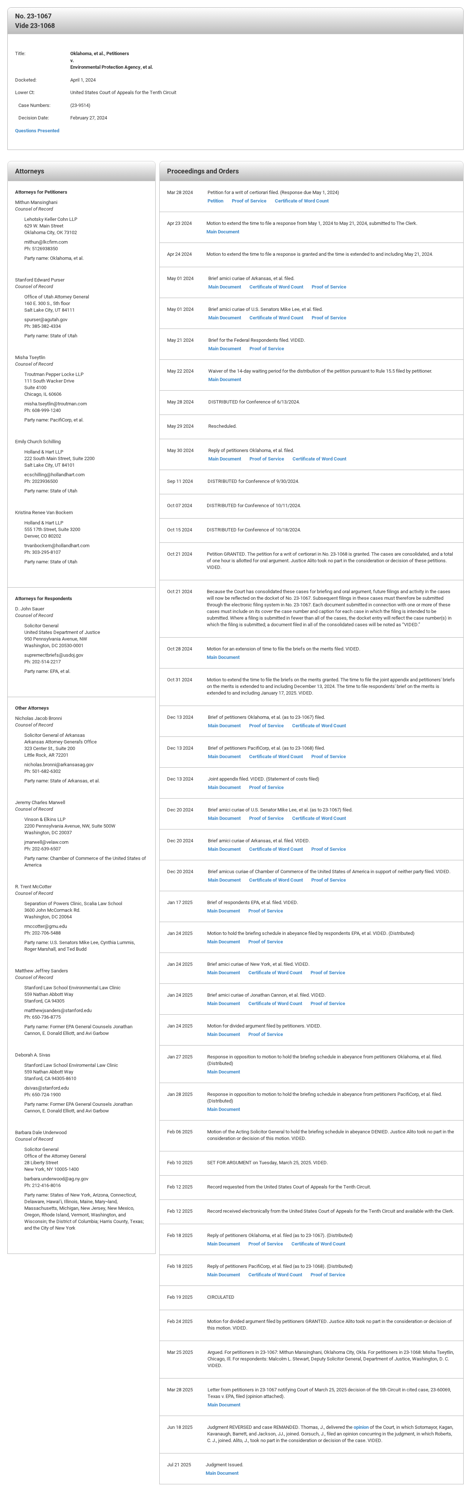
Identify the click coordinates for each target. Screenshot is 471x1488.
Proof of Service (249, 200)
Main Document (222, 231)
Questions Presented (37, 130)
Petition (215, 200)
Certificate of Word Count (302, 200)
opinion (361, 1427)
